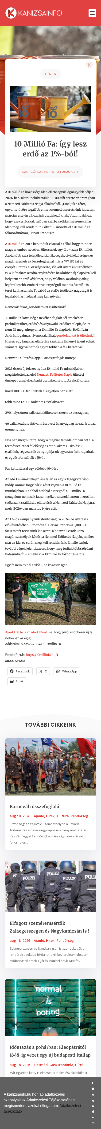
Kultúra (62, 816)
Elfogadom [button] (93, 1103)
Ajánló (39, 816)
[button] (23, 1112)
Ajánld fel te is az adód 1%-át (26, 632)
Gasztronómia (61, 1064)
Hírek (50, 74)
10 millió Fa (16, 244)
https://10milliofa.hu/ (41, 655)
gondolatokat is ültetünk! (75, 335)
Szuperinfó (48, 171)
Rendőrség (79, 816)
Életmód (41, 1064)
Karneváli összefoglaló (34, 806)
